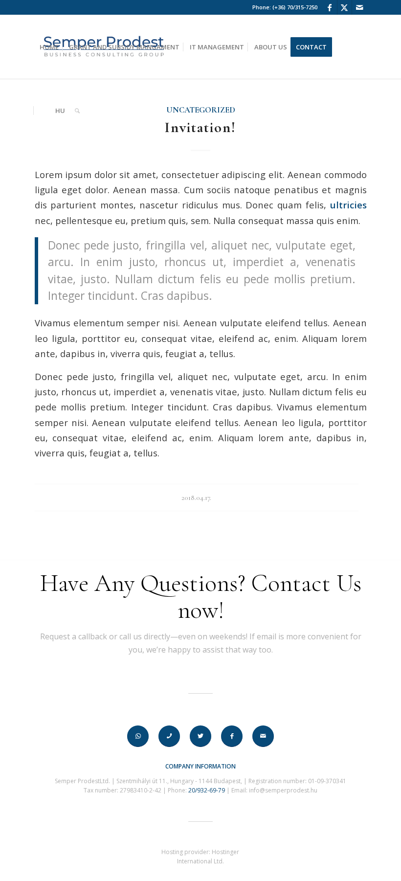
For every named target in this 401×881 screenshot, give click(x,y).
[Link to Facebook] (330, 7)
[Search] (77, 110)
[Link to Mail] (359, 7)
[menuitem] (49, 47)
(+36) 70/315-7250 (294, 7)
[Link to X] (344, 7)
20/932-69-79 (206, 790)
